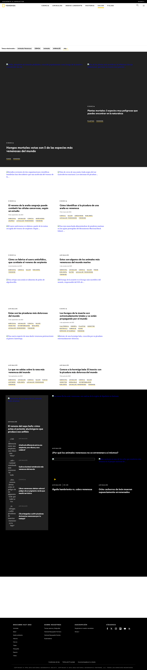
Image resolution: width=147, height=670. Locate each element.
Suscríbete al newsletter (13, 1)
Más (65, 48)
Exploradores (48, 638)
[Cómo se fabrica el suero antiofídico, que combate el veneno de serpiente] (30, 238)
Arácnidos (40, 218)
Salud (70, 215)
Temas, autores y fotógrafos (52, 628)
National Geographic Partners (52, 631)
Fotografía (16, 649)
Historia (15, 638)
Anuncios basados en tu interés (87, 662)
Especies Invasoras (67, 331)
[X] (111, 629)
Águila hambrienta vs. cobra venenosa (72, 489)
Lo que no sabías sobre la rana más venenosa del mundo (26, 371)
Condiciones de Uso (54, 662)
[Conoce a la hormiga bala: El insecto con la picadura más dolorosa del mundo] (82, 348)
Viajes (14, 645)
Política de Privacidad (69, 662)
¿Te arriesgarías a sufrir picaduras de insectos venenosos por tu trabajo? (31, 516)
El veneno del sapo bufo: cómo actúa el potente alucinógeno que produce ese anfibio (25, 429)
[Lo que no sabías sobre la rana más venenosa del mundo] (30, 348)
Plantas (91, 121)
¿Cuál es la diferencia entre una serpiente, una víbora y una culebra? (30, 447)
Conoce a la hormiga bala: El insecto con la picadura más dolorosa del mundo (80, 371)
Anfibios (12, 382)
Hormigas (73, 382)
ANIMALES (56, 48)
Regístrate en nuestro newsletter (84, 628)
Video (15, 655)
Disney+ (141, 1)
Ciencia (10, 143)
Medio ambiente (18, 635)
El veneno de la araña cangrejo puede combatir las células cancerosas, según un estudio (28, 208)
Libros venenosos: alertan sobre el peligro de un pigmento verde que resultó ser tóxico (32, 491)
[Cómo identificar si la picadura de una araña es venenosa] (82, 184)
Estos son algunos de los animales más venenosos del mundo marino (80, 261)
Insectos (12, 325)
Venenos (16, 158)
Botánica (64, 328)
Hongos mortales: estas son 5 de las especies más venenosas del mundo (39, 149)
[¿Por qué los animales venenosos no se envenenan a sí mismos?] (96, 420)
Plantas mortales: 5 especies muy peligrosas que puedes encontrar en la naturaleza (113, 112)
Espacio (15, 652)
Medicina (12, 218)
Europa (74, 326)
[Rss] (129, 629)
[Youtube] (125, 629)
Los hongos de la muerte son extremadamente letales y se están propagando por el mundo (78, 316)
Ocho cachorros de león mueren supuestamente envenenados (115, 490)
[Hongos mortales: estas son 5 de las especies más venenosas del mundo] (44, 102)
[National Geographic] (3, 5)
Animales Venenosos (25, 48)
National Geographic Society (52, 635)
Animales (47, 48)
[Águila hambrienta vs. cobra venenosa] (73, 470)
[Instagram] (116, 629)
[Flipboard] (120, 629)
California (64, 326)
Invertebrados (24, 325)
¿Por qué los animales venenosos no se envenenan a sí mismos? (85, 452)
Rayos (71, 272)
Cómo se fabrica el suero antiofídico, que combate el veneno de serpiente (27, 261)
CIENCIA (37, 48)
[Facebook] (107, 629)
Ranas (45, 380)
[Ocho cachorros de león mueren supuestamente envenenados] (120, 470)
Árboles (73, 328)
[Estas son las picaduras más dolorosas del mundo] (30, 292)
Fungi (8, 158)
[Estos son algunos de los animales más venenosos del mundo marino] (82, 238)
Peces (96, 269)
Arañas (11, 221)
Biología (89, 215)
